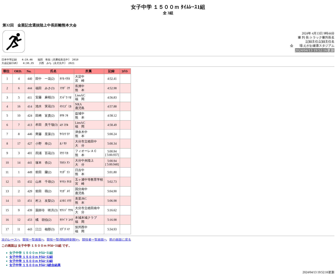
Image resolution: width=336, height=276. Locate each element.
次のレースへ (11, 239)
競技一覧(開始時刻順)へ (63, 239)
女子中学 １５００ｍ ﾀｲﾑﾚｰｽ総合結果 (35, 265)
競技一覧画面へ (33, 239)
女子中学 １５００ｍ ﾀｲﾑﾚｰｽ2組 (31, 257)
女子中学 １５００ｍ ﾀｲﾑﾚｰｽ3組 (31, 261)
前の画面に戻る (120, 239)
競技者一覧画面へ (94, 239)
